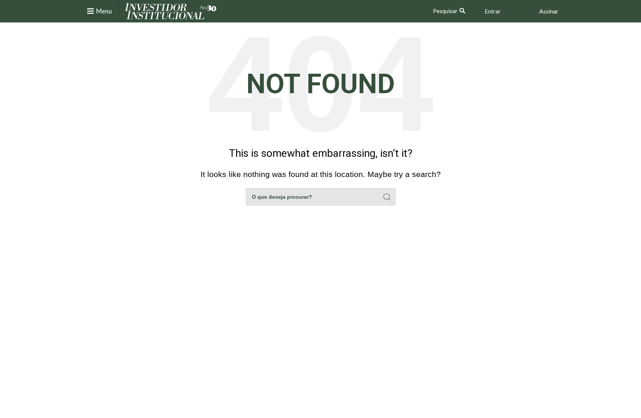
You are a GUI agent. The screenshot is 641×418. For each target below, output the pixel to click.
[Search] (387, 196)
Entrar (493, 11)
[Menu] (90, 11)
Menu (104, 11)
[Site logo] (170, 11)
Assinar (548, 11)
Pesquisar (445, 10)
